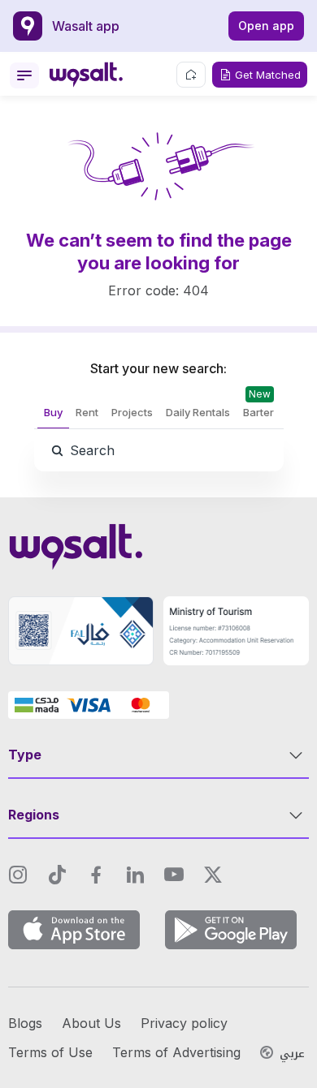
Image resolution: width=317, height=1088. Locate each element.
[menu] (24, 75)
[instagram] (18, 874)
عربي (292, 1054)
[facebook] (96, 874)
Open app (266, 25)
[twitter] (213, 874)
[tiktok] (57, 874)
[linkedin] (135, 874)
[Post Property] (191, 75)
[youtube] (174, 874)
